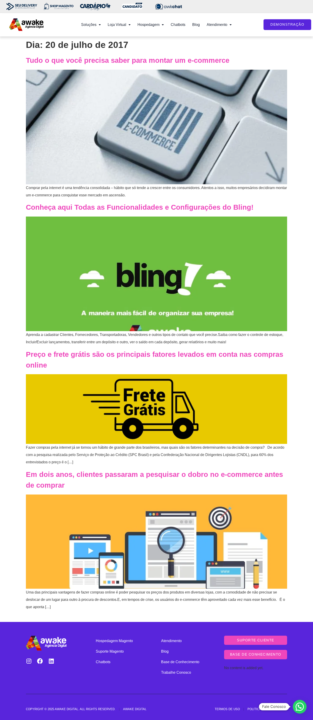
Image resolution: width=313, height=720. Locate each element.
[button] (91, 25)
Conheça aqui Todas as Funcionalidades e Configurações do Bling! (139, 207)
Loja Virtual (117, 25)
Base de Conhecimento (180, 662)
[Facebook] (40, 661)
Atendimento (217, 25)
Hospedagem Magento (114, 641)
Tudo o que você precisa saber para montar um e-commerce (127, 60)
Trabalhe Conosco (176, 672)
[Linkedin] (51, 661)
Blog (196, 25)
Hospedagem (148, 25)
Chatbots (178, 25)
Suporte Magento (110, 651)
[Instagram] (29, 661)
